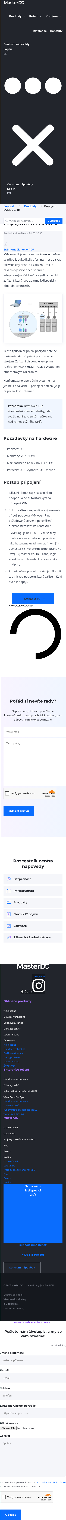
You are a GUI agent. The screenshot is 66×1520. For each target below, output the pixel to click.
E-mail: (4, 1370)
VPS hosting (10, 1010)
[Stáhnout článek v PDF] (6, 244)
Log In (8, 49)
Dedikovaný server (13, 1022)
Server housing (11, 1034)
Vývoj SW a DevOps (14, 1097)
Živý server (9, 1040)
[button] (17, 16)
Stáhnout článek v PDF (19, 249)
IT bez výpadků (11, 1085)
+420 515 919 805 (33, 1255)
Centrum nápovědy (17, 44)
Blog (6, 1145)
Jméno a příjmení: (12, 1352)
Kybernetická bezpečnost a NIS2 (20, 1091)
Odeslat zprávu (19, 811)
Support (9, 206)
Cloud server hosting (14, 1016)
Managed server (12, 1028)
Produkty (30, 206)
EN (5, 54)
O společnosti (11, 1127)
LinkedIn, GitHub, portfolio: (18, 1405)
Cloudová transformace (16, 1079)
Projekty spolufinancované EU (19, 1139)
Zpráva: (5, 1435)
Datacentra (9, 1133)
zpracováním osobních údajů (50, 1482)
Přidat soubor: (9, 1423)
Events (7, 1151)
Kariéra (7, 1157)
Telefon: (5, 1388)
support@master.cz (33, 1245)
